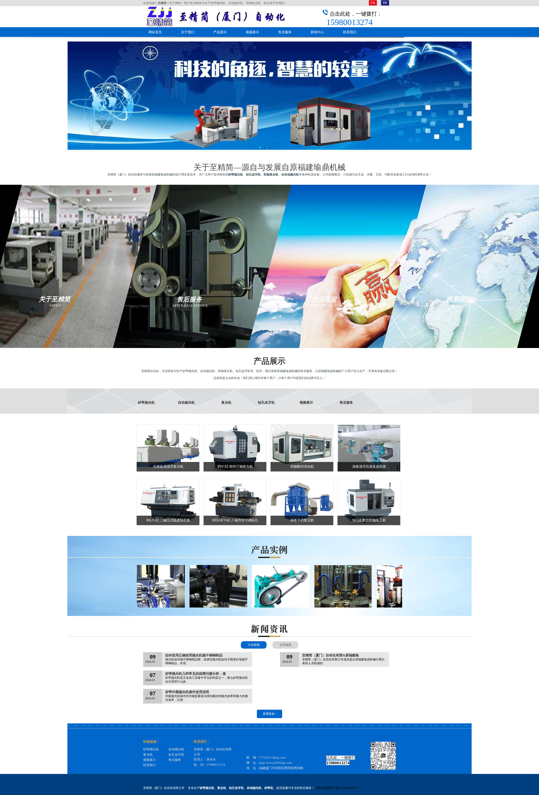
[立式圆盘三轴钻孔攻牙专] (324, 593)
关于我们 (187, 32)
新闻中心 (317, 32)
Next (531, 95)
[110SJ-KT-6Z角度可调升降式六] (200, 593)
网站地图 (322, 788)
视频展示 (252, 32)
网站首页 (155, 32)
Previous (7, 95)
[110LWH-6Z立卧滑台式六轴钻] (137, 593)
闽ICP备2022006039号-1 (343, 788)
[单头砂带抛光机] (262, 593)
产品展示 (220, 32)
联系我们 (349, 32)
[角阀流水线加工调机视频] (387, 593)
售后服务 (285, 32)
